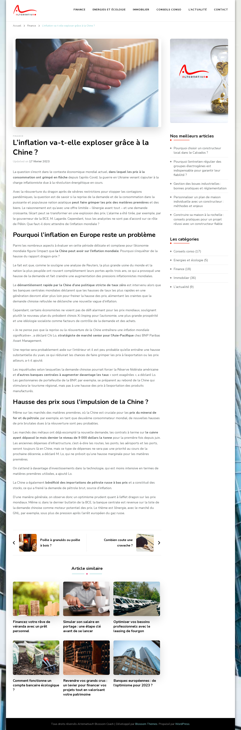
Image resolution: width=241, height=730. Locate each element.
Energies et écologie (109, 9)
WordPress (182, 724)
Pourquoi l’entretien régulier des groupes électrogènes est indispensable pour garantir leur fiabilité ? (197, 168)
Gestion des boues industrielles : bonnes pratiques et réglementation (200, 186)
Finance (79, 9)
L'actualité (181, 287)
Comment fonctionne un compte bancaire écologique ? (36, 685)
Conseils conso (168, 9)
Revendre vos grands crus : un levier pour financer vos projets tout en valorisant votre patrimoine (85, 687)
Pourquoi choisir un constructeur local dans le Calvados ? (197, 150)
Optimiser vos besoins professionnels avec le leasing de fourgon (131, 626)
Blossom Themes (146, 724)
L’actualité (198, 9)
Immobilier (141, 9)
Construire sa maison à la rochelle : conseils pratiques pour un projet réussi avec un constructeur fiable (199, 219)
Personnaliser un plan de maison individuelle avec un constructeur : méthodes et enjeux (198, 201)
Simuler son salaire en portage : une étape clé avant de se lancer (82, 626)
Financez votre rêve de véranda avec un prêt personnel (31, 626)
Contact (221, 9)
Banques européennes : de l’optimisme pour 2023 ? (134, 683)
